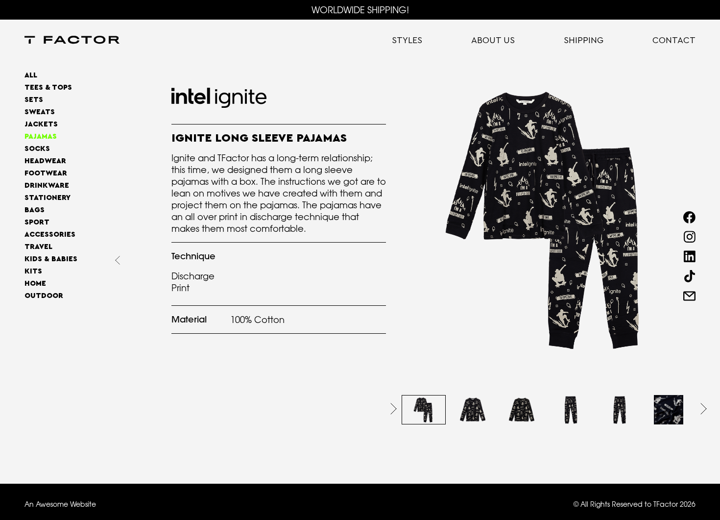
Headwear (45, 161)
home (35, 283)
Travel (38, 246)
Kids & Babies (50, 259)
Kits (33, 271)
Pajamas (40, 136)
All (30, 75)
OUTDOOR (43, 295)
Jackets (41, 124)
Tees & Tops (48, 87)
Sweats (39, 112)
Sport (36, 222)
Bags (34, 210)
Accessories (49, 234)
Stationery (47, 197)
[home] (72, 41)
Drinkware (46, 185)
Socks (37, 148)
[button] (393, 409)
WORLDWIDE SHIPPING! (360, 9)
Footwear (45, 173)
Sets (33, 99)
